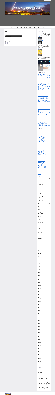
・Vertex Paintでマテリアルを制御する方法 (43, 103)
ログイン (39, 369)
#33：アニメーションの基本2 (42, 167)
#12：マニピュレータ (40, 142)
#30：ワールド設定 (40, 164)
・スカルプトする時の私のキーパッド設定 (43, 83)
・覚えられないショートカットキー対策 (43, 74)
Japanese (46, 0)
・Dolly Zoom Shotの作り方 (41, 124)
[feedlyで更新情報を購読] (5, 43)
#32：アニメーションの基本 (41, 166)
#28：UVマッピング (40, 162)
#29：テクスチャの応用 (41, 163)
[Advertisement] (27, 21)
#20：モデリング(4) (40, 152)
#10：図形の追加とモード (41, 140)
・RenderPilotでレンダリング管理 (42, 97)
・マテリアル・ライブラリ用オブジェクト (43, 111)
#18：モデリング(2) (40, 150)
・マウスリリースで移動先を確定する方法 (43, 88)
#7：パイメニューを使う (41, 137)
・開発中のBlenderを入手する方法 (42, 123)
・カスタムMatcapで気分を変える (42, 100)
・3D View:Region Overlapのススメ (42, 114)
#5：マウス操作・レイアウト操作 (42, 135)
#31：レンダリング (40, 165)
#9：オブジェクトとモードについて (42, 139)
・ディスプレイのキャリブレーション (43, 90)
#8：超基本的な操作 (40, 138)
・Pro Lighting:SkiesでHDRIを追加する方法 (43, 99)
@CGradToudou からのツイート (42, 365)
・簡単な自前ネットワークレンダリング (43, 96)
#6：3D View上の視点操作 (41, 136)
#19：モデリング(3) (40, 151)
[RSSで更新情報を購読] (7, 43)
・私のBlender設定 (40, 89)
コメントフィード (40, 372)
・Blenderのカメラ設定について (42, 122)
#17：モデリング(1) (40, 149)
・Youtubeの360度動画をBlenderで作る (43, 98)
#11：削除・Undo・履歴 (41, 141)
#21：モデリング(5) (40, 153)
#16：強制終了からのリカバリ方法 (42, 148)
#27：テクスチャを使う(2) (41, 161)
